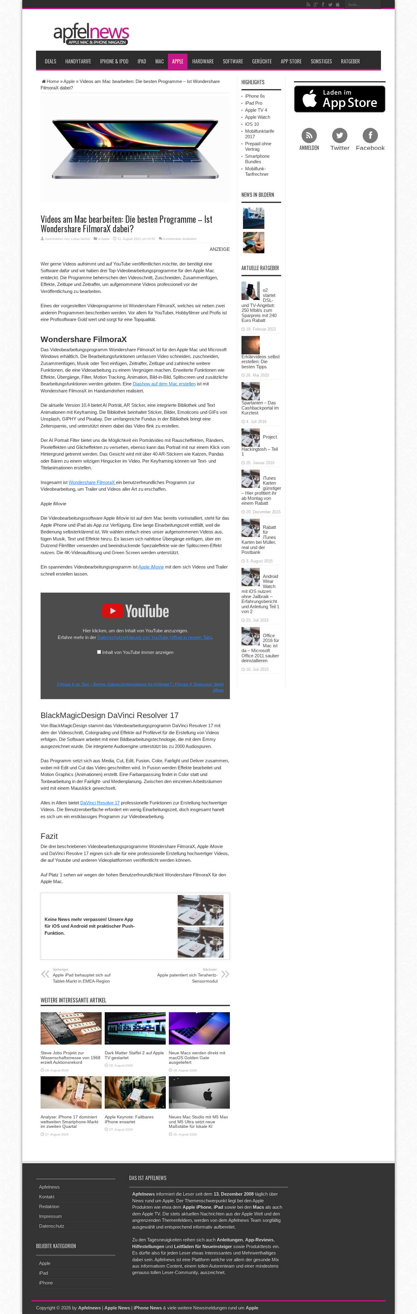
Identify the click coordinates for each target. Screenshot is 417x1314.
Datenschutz (51, 1226)
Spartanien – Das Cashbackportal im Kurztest (260, 407)
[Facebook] (323, 4)
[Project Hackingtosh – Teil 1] (250, 436)
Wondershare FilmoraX (92, 482)
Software (233, 61)
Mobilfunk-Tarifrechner (257, 171)
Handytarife (78, 61)
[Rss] (308, 4)
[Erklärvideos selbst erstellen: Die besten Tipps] (250, 344)
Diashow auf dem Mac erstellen (164, 383)
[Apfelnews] (89, 34)
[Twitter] (330, 4)
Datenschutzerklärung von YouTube (154, 637)
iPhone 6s (255, 96)
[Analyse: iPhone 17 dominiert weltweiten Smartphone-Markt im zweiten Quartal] (71, 1092)
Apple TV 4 (256, 110)
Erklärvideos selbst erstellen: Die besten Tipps (260, 361)
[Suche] (376, 4)
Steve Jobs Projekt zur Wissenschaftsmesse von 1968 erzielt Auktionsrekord (70, 1057)
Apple (177, 61)
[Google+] (316, 4)
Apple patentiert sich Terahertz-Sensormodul (187, 976)
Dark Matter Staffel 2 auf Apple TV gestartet (134, 1055)
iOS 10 (252, 124)
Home (53, 81)
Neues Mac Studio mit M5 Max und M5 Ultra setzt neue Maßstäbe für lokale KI (198, 1121)
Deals (50, 61)
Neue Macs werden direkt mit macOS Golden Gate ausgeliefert (197, 1057)
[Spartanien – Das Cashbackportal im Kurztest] (250, 390)
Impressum (50, 1216)
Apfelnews (49, 1186)
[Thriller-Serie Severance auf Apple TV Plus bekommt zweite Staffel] (253, 218)
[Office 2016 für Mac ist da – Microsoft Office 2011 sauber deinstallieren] (250, 635)
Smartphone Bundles (257, 158)
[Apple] (338, 4)
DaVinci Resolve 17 (100, 802)
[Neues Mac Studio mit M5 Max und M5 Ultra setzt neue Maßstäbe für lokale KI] (199, 1092)
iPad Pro (253, 103)
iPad (142, 61)
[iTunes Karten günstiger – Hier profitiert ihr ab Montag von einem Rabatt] (250, 478)
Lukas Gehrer (80, 238)
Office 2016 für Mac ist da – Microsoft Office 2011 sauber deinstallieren (260, 648)
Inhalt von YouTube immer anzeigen (137, 652)
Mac (159, 61)
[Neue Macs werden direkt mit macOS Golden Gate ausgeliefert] (199, 1028)
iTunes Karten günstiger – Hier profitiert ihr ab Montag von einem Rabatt (261, 490)
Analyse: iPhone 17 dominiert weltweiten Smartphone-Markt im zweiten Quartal (69, 1121)
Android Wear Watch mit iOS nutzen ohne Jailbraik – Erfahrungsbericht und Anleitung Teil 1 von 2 (260, 594)
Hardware (203, 61)
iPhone (46, 1282)
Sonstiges (321, 61)
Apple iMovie (151, 566)
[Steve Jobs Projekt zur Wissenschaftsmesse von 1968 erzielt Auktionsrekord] (71, 1028)
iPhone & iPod (114, 61)
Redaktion (49, 1206)
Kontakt (46, 1196)
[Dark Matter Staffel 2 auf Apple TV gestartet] (135, 1028)
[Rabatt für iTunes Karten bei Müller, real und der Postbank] (250, 527)
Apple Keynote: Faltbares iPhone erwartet (129, 1119)
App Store (291, 61)
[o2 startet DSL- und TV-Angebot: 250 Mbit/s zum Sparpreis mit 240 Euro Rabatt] (250, 290)
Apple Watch (257, 117)
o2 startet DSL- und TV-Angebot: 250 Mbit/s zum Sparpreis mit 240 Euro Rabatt (259, 305)
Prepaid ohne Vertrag (258, 146)
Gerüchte (262, 61)
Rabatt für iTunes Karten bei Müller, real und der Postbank (258, 540)
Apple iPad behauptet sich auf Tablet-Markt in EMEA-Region (82, 976)
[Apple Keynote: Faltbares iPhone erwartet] (135, 1092)
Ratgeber (350, 61)
